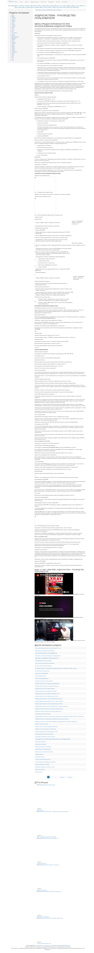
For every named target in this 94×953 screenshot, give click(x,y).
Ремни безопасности (40, 756)
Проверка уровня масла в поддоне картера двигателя (47, 683)
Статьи (21, 1)
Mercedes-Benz (15, 37)
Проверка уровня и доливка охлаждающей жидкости (47, 686)
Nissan (13, 39)
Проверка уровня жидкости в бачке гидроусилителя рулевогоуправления (51, 706)
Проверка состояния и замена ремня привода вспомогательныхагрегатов (52, 719)
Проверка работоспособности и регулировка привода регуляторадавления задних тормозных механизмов (59, 716)
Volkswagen (14, 52)
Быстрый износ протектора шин (42, 670)
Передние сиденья (39, 754)
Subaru (13, 48)
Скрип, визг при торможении (41, 673)
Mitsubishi (14, 38)
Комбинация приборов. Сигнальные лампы (45, 767)
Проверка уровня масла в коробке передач (45, 688)
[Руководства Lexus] (65, 5)
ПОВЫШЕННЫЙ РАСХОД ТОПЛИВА (43, 660)
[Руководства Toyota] (51, 7)
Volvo (13, 53)
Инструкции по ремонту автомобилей (44, 10)
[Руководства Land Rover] (60, 5)
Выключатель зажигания (40, 744)
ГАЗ (13, 57)
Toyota (13, 50)
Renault (13, 43)
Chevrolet (14, 17)
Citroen (13, 19)
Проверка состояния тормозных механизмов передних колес (49, 708)
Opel (13, 41)
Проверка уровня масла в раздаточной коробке (46, 691)
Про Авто (58, 1)
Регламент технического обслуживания (44, 681)
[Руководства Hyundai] (40, 5)
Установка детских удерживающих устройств (45, 761)
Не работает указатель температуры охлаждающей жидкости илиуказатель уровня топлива (56, 668)
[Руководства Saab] (29, 7)
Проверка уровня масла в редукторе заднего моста (46, 696)
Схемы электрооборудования (42, 678)
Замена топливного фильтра (41, 724)
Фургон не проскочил (42, 890)
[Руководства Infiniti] (45, 5)
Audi (13, 15)
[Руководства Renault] (33, 7)
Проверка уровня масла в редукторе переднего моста (47, 693)
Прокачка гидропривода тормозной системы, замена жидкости (49, 701)
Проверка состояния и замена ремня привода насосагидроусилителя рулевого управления (56, 721)
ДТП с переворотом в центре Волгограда (46, 836)
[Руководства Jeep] (52, 5)
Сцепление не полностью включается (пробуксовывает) (48, 655)
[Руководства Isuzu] (49, 5)
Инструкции (51, 1)
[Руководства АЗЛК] (65, 7)
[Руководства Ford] (32, 5)
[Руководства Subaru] (42, 7)
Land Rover (14, 32)
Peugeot (14, 42)
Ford (13, 23)
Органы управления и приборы (42, 764)
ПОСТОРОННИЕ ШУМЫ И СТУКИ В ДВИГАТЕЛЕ (46, 653)
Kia (12, 31)
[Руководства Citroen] (23, 5)
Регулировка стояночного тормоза (43, 713)
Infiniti (13, 27)
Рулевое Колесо (38, 772)
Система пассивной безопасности (43, 759)
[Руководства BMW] (13, 5)
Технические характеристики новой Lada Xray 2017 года (48, 648)
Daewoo (13, 20)
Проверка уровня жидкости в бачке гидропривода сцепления (49, 703)
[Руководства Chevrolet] (18, 5)
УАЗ (13, 60)
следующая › (62, 777)
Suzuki (13, 49)
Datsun (13, 22)
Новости (27, 1)
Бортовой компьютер (40, 769)
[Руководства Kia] (55, 5)
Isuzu (13, 28)
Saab (13, 45)
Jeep (13, 30)
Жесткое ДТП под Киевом (43, 916)
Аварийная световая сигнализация (43, 746)
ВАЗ (13, 56)
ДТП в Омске (40, 810)
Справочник (65, 1)
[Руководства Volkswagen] (56, 7)
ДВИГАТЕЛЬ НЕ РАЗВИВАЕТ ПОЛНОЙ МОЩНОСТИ (47, 658)
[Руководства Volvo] (61, 7)
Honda (13, 24)
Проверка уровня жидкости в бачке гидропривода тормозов (48, 698)
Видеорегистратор (35, 1)
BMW (13, 16)
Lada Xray (59, 10)
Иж (12, 58)
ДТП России (43, 1)
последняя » (70, 777)
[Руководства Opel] (20, 7)
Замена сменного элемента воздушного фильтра (46, 726)
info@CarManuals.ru (65, 945)
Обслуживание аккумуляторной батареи (44, 734)
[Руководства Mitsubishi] (83, 5)
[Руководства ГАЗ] (71, 7)
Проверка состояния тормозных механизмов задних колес (48, 711)
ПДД (16, 1)
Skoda (13, 46)
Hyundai (13, 26)
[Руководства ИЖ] (74, 7)
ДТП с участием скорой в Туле (44, 943)
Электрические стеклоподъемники (43, 749)
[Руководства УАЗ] (77, 7)
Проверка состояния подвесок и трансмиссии (45, 729)
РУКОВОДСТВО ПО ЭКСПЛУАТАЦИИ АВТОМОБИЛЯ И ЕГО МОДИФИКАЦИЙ (52, 739)
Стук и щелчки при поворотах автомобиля (44, 663)
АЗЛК (13, 54)
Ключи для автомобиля (40, 741)
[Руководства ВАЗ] (68, 7)
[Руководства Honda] (36, 5)
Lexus (13, 34)
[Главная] (11, 1)
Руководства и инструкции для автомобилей (47, 945)
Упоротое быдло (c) (41, 863)
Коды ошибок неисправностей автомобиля (45, 650)
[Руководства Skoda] (38, 7)
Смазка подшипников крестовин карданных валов (46, 731)
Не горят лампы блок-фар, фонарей (43, 665)
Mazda (13, 35)
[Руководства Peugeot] (25, 7)
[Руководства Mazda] (70, 5)
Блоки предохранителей (40, 676)
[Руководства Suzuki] (47, 7)
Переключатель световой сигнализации (44, 751)
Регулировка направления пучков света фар (45, 736)
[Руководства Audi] (9, 5)
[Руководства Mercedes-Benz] (76, 5)
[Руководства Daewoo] (28, 5)
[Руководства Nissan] (17, 7)
